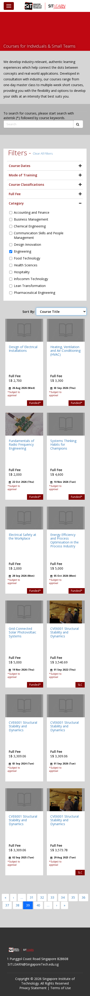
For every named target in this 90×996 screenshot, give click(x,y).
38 (17, 905)
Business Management (31, 219)
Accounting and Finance (31, 212)
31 (31, 897)
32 (42, 897)
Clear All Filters (43, 153)
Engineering (22, 251)
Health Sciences (25, 265)
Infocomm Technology (31, 279)
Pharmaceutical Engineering (34, 292)
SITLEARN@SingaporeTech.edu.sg (33, 964)
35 (73, 897)
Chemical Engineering (30, 226)
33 (52, 897)
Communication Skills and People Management (38, 235)
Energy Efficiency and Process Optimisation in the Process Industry (64, 540)
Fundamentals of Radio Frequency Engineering (21, 445)
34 (63, 897)
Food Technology (27, 258)
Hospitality (22, 272)
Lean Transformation (30, 286)
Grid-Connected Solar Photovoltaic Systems (22, 632)
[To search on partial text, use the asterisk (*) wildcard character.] (78, 124)
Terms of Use (60, 988)
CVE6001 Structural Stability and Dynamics (64, 632)
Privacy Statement (33, 988)
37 (7, 905)
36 (83, 897)
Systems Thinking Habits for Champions (63, 445)
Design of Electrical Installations (23, 349)
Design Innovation (27, 244)
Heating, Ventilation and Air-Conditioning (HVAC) (65, 351)
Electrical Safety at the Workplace (22, 536)
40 (38, 905)
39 (28, 905)
